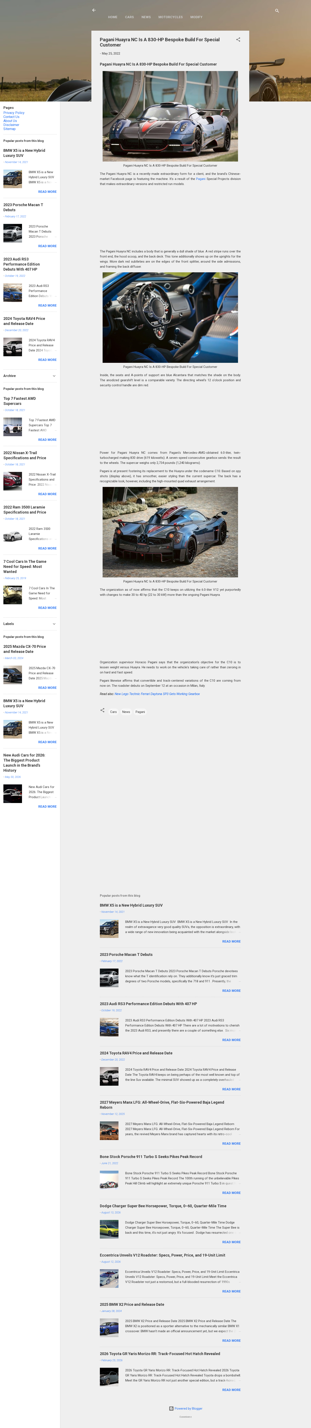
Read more (231, 941)
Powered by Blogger (188, 1408)
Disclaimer (11, 125)
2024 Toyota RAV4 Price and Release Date (136, 1053)
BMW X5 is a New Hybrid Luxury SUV (131, 905)
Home (112, 17)
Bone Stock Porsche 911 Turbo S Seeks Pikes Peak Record (151, 1156)
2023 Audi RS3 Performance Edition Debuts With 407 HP (148, 1004)
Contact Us (11, 117)
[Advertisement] (266, 94)
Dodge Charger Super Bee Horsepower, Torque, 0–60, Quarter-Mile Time (163, 1206)
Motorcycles (170, 17)
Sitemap (9, 129)
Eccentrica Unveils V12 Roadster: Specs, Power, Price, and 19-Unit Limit (162, 1255)
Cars (129, 17)
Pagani (200, 179)
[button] (238, 40)
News (146, 17)
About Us (10, 121)
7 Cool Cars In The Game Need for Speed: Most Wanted (24, 566)
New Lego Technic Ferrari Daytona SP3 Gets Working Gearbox (157, 694)
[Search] (277, 11)
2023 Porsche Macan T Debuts (126, 954)
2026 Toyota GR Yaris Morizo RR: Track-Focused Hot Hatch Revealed (160, 1353)
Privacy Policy (14, 113)
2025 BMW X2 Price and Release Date (132, 1304)
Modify (196, 17)
